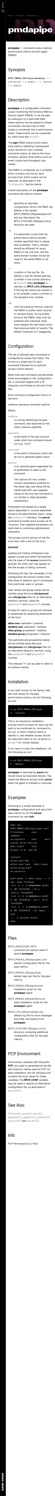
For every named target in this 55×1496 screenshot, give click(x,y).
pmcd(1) (21, 282)
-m (10, 85)
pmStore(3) (43, 1117)
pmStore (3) (19, 517)
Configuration (16, 184)
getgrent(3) (33, 604)
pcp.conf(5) (14, 1090)
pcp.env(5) (33, 1120)
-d (25, 82)
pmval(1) (34, 136)
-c (49, 78)
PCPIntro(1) (14, 1113)
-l (40, 82)
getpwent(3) (15, 604)
